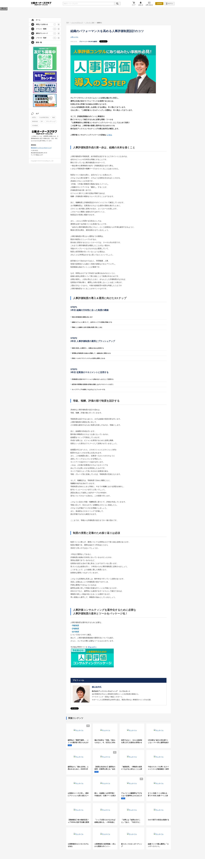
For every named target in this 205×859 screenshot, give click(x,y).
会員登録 (159, 3)
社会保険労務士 (44, 117)
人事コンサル (74, 37)
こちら (109, 135)
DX (42, 121)
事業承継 (35, 121)
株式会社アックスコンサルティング (41, 147)
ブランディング (51, 121)
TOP (67, 22)
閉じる (4, 8)
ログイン (170, 3)
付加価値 (35, 125)
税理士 (34, 117)
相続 (53, 117)
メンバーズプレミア (77, 22)
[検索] (117, 3)
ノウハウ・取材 (89, 22)
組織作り (99, 22)
